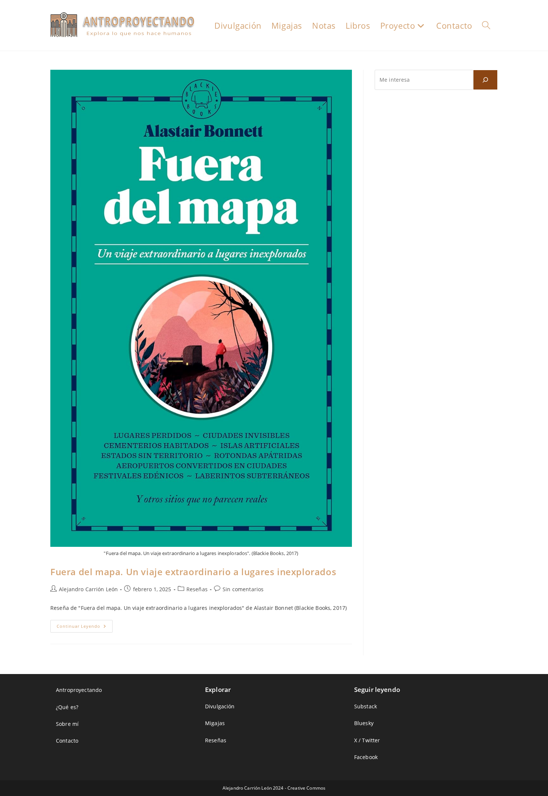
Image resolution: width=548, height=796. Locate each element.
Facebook (366, 757)
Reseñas (197, 589)
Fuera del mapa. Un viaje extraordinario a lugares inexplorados (193, 571)
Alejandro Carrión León (88, 589)
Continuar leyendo (85, 628)
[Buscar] (485, 80)
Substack (365, 706)
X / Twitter (367, 740)
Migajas (215, 723)
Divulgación (220, 706)
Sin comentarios (243, 589)
